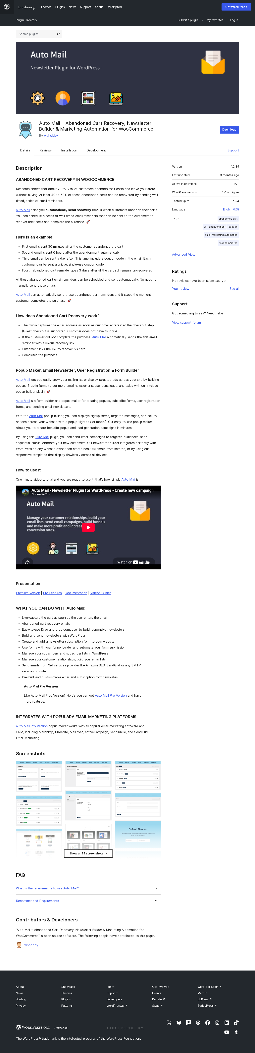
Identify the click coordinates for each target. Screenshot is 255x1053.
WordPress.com (210, 986)
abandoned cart (228, 218)
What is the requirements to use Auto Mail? (47, 888)
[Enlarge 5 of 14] (106, 766)
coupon (233, 226)
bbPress (205, 999)
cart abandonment (214, 226)
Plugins (66, 999)
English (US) (231, 209)
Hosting (21, 999)
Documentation (76, 593)
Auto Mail (23, 210)
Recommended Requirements (37, 901)
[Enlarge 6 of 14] (106, 796)
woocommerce (228, 242)
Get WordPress (236, 7)
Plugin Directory (26, 20)
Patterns (67, 1005)
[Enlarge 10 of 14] (156, 766)
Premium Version (28, 593)
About (20, 986)
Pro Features (52, 593)
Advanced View (183, 254)
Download (229, 129)
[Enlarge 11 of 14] (156, 799)
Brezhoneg (61, 1027)
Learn (110, 986)
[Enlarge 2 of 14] (57, 801)
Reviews (45, 150)
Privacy (21, 1005)
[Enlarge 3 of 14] (57, 834)
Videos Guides (100, 593)
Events (156, 993)
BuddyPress (207, 1005)
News (19, 993)
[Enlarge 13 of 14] (156, 857)
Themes (66, 993)
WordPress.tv (117, 1005)
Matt (202, 993)
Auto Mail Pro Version (111, 695)
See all (234, 289)
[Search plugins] (58, 34)
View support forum (186, 322)
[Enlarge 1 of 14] (57, 766)
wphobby (51, 136)
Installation (69, 150)
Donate (158, 999)
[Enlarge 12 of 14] (156, 826)
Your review (180, 289)
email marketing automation (221, 234)
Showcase (68, 986)
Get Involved (160, 986)
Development (96, 150)
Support (233, 150)
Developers (114, 999)
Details (25, 150)
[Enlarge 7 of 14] (106, 829)
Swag (157, 1005)
